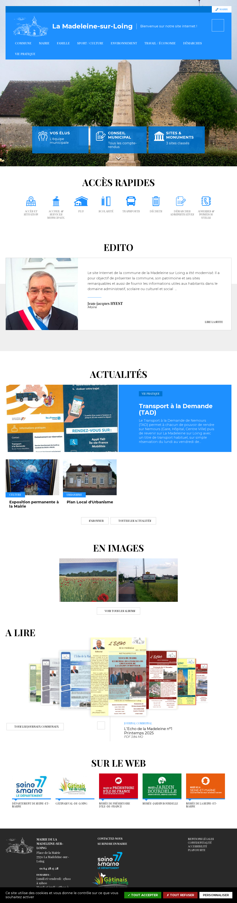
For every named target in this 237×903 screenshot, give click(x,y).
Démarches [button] (192, 43)
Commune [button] (23, 43)
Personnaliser (216, 895)
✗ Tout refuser (180, 895)
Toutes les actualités (134, 520)
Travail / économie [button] (160, 43)
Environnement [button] (124, 43)
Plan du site (197, 850)
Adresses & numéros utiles (206, 214)
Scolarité (106, 211)
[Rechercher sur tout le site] (218, 25)
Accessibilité (197, 846)
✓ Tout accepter (143, 895)
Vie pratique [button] (25, 54)
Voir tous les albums (120, 611)
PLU (81, 211)
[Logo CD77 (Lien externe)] (110, 861)
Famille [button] (63, 43)
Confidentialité (200, 842)
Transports (131, 211)
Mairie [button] (44, 43)
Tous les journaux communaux (36, 726)
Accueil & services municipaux (56, 214)
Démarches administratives (182, 213)
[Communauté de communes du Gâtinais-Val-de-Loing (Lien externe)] (110, 879)
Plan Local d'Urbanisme (90, 502)
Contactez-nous (110, 838)
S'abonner (96, 520)
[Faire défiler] (118, 158)
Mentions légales (201, 839)
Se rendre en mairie (112, 844)
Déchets (156, 211)
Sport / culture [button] (90, 43)
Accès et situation (31, 213)
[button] (9, 683)
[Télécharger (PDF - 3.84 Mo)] (101, 725)
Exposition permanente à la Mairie (34, 504)
